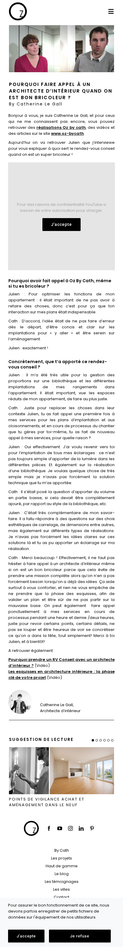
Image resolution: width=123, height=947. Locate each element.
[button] (93, 740)
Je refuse (79, 936)
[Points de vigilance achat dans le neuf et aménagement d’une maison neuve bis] (61, 749)
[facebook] (49, 828)
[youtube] (59, 828)
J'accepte (61, 224)
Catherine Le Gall (39, 104)
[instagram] (70, 828)
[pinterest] (92, 828)
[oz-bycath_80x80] (18, 4)
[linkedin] (81, 828)
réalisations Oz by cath (60, 127)
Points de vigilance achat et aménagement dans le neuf (46, 802)
